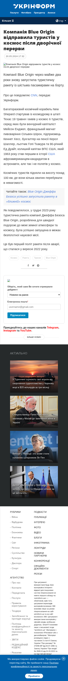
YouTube (25, 330)
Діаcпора (16, 563)
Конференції (42, 561)
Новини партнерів (40, 554)
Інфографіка (41, 542)
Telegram (52, 327)
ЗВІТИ (15, 639)
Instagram (9, 330)
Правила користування (19, 604)
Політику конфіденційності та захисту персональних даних (35, 666)
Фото (37, 527)
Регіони (16, 547)
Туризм (37, 258)
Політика (16, 527)
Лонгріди (40, 548)
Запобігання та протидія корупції (21, 617)
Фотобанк (26, 12)
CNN (34, 95)
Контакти (16, 587)
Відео (37, 532)
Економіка (17, 532)
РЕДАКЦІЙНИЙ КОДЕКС (20, 646)
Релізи (38, 573)
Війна (15, 517)
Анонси (51, 12)
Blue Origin (51, 258)
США (51, 154)
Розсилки (16, 652)
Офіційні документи (41, 567)
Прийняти (34, 676)
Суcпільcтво (18, 553)
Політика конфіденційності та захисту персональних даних (21, 629)
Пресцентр (39, 12)
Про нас (16, 582)
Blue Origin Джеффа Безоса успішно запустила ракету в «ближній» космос (31, 196)
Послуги (14, 12)
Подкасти (40, 512)
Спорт (15, 568)
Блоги (38, 537)
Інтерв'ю (39, 522)
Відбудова (17, 522)
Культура (16, 558)
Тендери (16, 611)
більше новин (34, 337)
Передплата (18, 593)
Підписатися (17, 315)
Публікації (40, 517)
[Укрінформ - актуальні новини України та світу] (34, 6)
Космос (14, 258)
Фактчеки (17, 537)
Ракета (25, 258)
